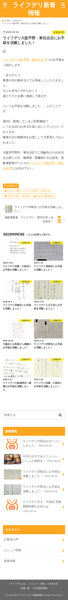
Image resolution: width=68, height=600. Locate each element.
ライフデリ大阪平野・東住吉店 (23, 59)
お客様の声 (12, 185)
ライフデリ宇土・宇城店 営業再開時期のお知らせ (42, 506)
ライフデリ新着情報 (34, 8)
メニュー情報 (12, 550)
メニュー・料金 (37, 584)
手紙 (39, 196)
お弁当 (10, 191)
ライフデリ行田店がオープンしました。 (41, 443)
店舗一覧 (25, 588)
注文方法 (53, 584)
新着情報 (9, 560)
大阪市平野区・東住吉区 (19, 196)
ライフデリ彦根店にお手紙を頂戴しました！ (41, 474)
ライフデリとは (18, 584)
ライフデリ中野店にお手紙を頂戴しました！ (41, 489)
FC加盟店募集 (41, 588)
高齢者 (50, 196)
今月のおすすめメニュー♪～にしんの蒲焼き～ (41, 458)
